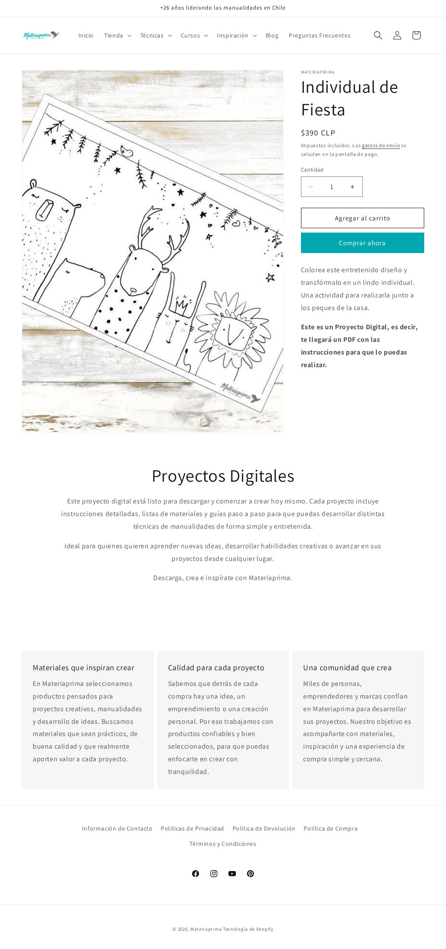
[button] (117, 35)
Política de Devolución (264, 828)
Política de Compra (331, 828)
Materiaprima (206, 929)
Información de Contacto (117, 828)
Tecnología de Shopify (248, 929)
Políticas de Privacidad (192, 828)
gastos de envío (381, 145)
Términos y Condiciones (222, 844)
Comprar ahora (362, 243)
